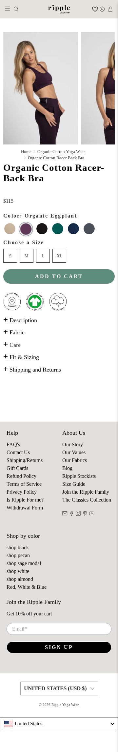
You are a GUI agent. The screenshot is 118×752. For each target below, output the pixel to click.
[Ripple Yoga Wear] (59, 9)
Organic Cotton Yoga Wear (61, 151)
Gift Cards (17, 468)
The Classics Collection (86, 500)
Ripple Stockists (79, 476)
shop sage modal (24, 563)
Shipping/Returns (25, 460)
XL (59, 255)
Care (12, 345)
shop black (18, 547)
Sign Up (59, 647)
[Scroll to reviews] (59, 193)
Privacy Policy (22, 492)
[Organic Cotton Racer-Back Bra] (40, 88)
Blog (67, 468)
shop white (18, 571)
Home (26, 151)
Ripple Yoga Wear (64, 705)
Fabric (14, 332)
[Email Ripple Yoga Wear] (65, 514)
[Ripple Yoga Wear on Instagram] (78, 514)
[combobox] (59, 723)
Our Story (72, 444)
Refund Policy (21, 476)
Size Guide (73, 484)
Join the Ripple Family (85, 492)
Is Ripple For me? (25, 500)
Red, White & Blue (27, 587)
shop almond (20, 579)
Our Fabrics (74, 460)
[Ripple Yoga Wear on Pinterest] (85, 514)
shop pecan (18, 555)
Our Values (74, 452)
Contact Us (18, 452)
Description (20, 320)
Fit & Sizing (21, 357)
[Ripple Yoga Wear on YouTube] (91, 514)
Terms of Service (24, 484)
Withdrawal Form (25, 507)
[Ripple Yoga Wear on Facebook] (71, 514)
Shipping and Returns (32, 369)
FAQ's (13, 444)
